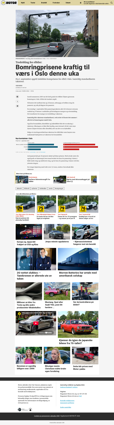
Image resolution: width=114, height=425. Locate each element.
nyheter (34, 188)
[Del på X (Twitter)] (17, 101)
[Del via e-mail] (17, 106)
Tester (33, 3)
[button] (93, 178)
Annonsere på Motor (67, 403)
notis (51, 188)
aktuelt (19, 188)
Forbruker (56, 3)
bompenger (59, 188)
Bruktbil (44, 3)
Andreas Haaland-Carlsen (68, 387)
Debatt (68, 3)
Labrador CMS (54, 416)
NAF (80, 396)
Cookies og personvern (42, 416)
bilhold (26, 188)
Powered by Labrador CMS (57, 422)
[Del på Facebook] (17, 96)
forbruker (43, 188)
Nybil (23, 3)
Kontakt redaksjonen (67, 400)
